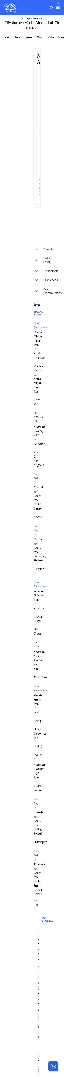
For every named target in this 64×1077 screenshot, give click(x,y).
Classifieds (38, 279)
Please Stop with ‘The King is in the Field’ (39, 990)
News (17, 37)
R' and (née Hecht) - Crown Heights (39, 877)
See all (36, 903)
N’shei (50, 37)
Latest (6, 37)
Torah (40, 37)
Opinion (28, 37)
